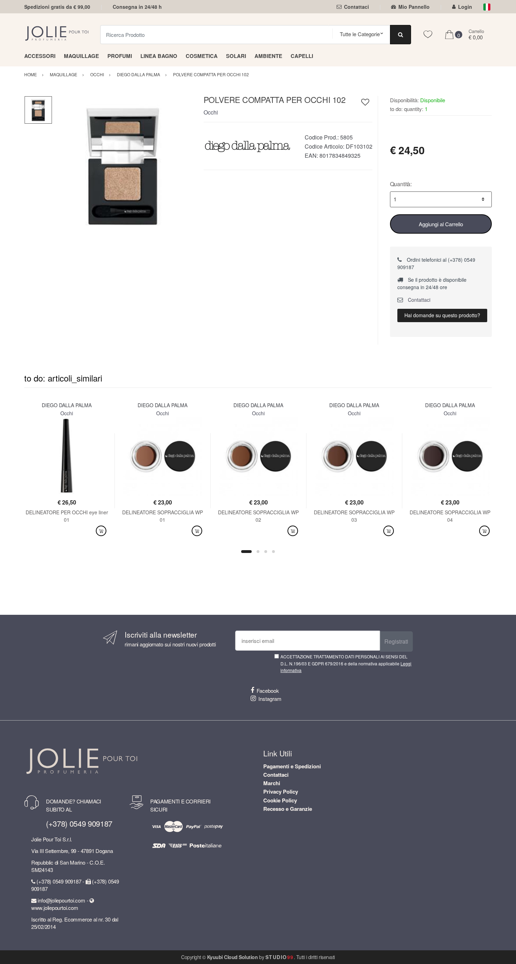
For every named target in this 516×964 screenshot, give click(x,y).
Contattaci (356, 6)
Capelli (302, 56)
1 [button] (246, 551)
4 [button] (273, 551)
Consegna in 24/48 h (137, 6)
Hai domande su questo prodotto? (442, 315)
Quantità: (401, 184)
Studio (279, 956)
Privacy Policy (280, 791)
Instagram (270, 698)
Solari (236, 56)
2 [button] (258, 551)
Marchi (271, 783)
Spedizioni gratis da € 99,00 (57, 6)
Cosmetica (202, 56)
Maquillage (81, 56)
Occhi (211, 112)
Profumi (119, 56)
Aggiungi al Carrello (441, 224)
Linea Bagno (158, 56)
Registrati (396, 641)
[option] (122, 166)
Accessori (39, 56)
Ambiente (268, 56)
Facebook (268, 690)
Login (465, 6)
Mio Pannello (414, 6)
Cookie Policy (280, 800)
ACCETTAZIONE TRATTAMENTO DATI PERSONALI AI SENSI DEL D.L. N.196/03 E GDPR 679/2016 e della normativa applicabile (345, 663)
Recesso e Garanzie (287, 809)
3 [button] (265, 551)
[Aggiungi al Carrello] (101, 531)
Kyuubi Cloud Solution (232, 956)
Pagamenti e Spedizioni (292, 766)
